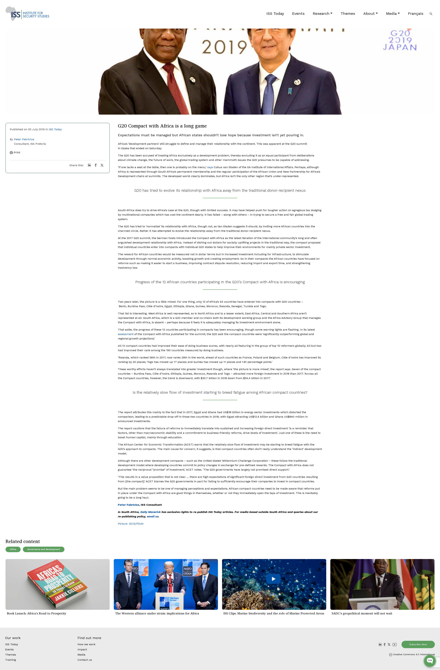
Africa (13, 549)
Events (298, 13)
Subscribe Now (418, 644)
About (369, 13)
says (210, 167)
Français (415, 13)
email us (152, 516)
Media (391, 13)
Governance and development (43, 549)
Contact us (85, 659)
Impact (82, 649)
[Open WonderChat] (430, 661)
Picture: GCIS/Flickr (131, 523)
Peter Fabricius (24, 139)
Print (16, 152)
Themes (348, 13)
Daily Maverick (150, 512)
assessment (126, 334)
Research (321, 13)
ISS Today (275, 13)
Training (10, 659)
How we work (86, 644)
